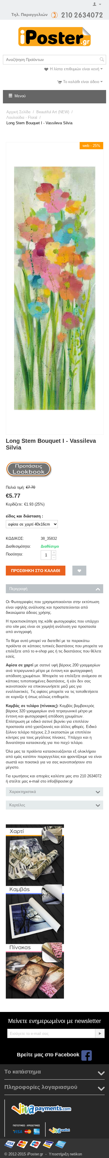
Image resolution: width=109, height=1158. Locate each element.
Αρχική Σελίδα (18, 112)
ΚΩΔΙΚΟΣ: (15, 538)
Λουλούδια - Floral (21, 117)
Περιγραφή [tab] (18, 589)
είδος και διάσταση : (24, 516)
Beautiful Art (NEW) (52, 112)
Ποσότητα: (14, 554)
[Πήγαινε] (99, 1033)
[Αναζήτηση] (102, 60)
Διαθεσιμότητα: (18, 546)
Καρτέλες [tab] (17, 805)
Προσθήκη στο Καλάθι (35, 570)
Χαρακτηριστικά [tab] (22, 792)
